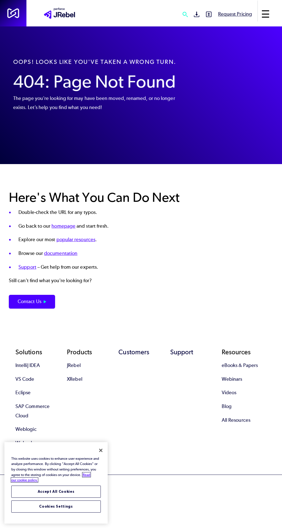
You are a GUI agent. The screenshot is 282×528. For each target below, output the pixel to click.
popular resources (75, 239)
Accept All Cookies (56, 491)
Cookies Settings (56, 506)
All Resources (236, 420)
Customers (133, 352)
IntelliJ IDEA (27, 365)
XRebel (74, 379)
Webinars (232, 379)
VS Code (24, 379)
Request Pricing (235, 14)
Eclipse (23, 393)
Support (27, 267)
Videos (229, 393)
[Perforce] (13, 13)
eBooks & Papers (240, 365)
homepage (63, 226)
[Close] (101, 450)
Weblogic (26, 429)
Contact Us (29, 301)
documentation (60, 253)
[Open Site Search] (185, 14)
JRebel (73, 365)
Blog (227, 406)
